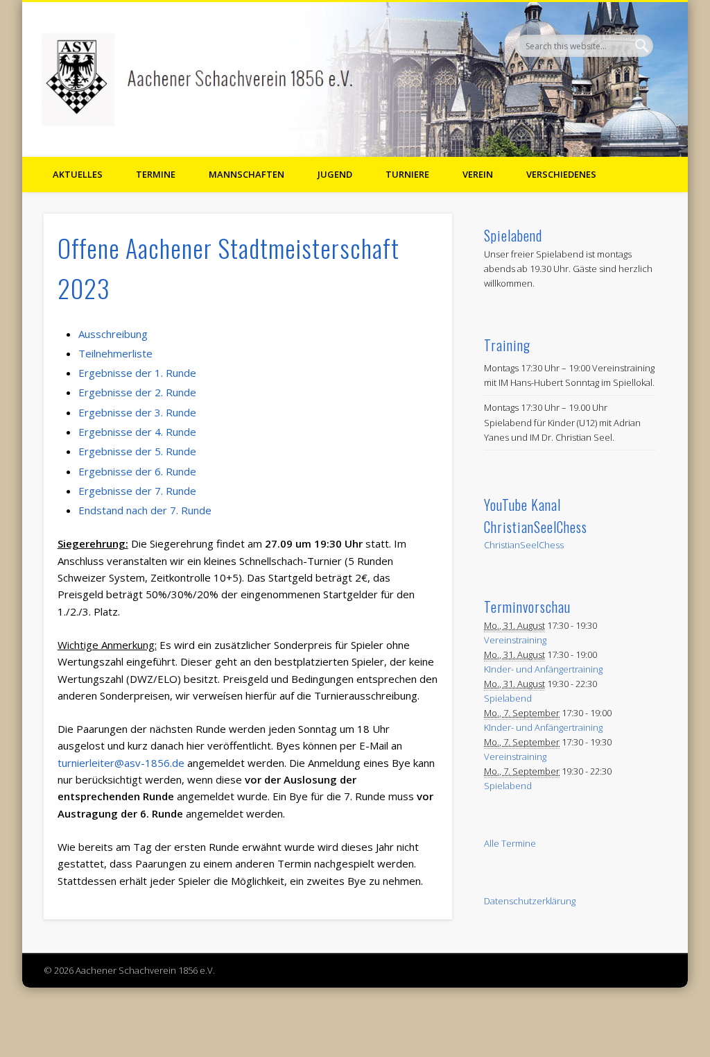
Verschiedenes (561, 174)
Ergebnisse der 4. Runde (137, 432)
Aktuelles (78, 174)
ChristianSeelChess (524, 545)
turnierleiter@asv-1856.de (121, 763)
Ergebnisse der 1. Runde (137, 373)
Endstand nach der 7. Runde (144, 510)
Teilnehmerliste (115, 353)
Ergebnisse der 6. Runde (137, 471)
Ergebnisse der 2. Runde (137, 392)
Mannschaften (246, 174)
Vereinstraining (515, 640)
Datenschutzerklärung (529, 901)
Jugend (335, 174)
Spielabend (508, 698)
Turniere (407, 174)
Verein (477, 174)
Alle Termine (510, 843)
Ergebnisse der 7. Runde (137, 491)
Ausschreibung (113, 334)
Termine (155, 174)
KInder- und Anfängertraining (543, 669)
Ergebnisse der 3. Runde (137, 412)
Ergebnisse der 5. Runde (137, 451)
